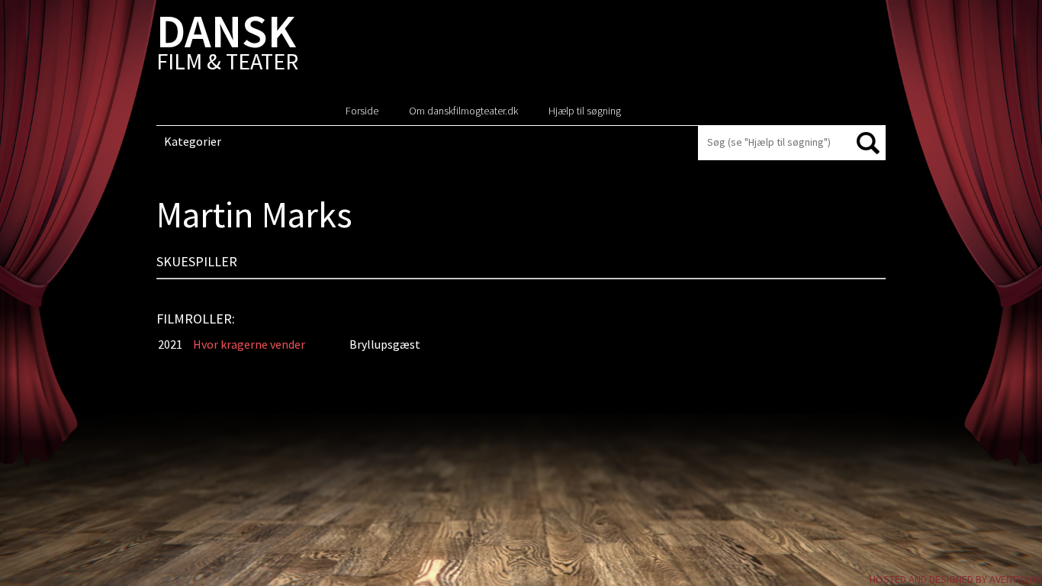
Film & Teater (227, 45)
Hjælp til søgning (584, 111)
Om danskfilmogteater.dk (463, 111)
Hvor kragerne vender (249, 344)
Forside (362, 111)
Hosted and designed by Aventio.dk (956, 579)
